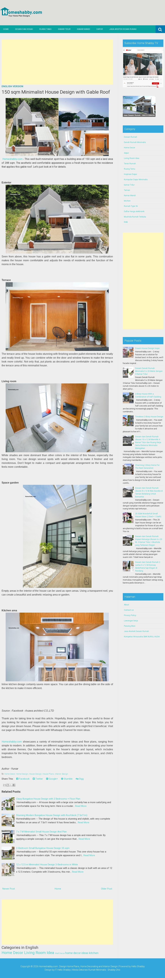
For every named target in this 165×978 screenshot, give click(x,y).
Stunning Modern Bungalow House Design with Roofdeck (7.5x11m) (51, 815)
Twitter (39, 778)
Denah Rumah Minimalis (135, 142)
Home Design (22, 774)
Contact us (129, 610)
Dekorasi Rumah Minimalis (92, 969)
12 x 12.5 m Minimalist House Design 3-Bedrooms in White (47, 864)
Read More (81, 806)
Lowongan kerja (131, 621)
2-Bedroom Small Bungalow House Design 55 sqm (42, 848)
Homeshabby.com (12, 159)
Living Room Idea (39, 952)
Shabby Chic (114, 969)
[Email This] (4, 785)
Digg (81, 778)
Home (6, 29)
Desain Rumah (130, 137)
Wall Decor (60, 953)
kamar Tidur (129, 185)
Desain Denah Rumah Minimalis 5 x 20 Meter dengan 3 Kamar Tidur (149, 371)
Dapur (100, 29)
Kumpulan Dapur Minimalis (136, 179)
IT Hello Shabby (63, 969)
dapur (126, 153)
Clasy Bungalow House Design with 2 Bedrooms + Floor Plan (48, 798)
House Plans (48, 774)
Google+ (53, 778)
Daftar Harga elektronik (134, 211)
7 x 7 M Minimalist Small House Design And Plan (41, 831)
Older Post (106, 888)
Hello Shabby (138, 966)
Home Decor (9, 774)
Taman (127, 190)
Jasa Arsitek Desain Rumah (122, 29)
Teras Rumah (130, 163)
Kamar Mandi (83, 29)
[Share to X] (10, 785)
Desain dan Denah (24, 29)
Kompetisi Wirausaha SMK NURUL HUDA (142, 637)
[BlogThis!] (7, 785)
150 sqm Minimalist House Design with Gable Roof (56, 92)
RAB (126, 222)
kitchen (93, 953)
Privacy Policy (130, 615)
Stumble (68, 778)
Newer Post (8, 888)
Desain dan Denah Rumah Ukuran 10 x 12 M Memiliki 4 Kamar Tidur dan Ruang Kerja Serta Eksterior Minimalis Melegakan (148, 442)
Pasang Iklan (129, 626)
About (126, 605)
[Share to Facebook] (13, 785)
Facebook (23, 778)
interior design (61, 774)
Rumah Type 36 (131, 206)
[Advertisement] (57, 62)
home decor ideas (76, 953)
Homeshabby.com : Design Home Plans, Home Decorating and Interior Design (78, 966)
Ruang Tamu (45, 29)
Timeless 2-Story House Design (149, 417)
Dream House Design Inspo (147, 348)
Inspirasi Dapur (130, 174)
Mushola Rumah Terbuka (135, 217)
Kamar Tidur (64, 29)
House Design (35, 774)
